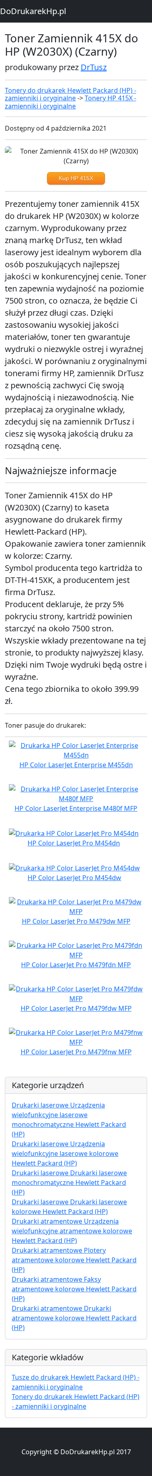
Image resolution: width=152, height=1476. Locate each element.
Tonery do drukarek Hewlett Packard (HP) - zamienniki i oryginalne (70, 94)
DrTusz (94, 67)
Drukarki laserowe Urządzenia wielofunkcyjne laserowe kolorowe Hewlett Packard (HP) (65, 1153)
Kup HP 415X (76, 178)
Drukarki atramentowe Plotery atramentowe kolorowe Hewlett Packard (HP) (74, 1260)
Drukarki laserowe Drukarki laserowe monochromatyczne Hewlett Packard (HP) (69, 1182)
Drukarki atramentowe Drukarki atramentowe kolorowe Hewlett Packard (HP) (74, 1318)
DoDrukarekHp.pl (33, 11)
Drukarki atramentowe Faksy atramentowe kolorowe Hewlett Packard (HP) (74, 1289)
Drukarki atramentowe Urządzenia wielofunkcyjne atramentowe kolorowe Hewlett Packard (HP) (72, 1231)
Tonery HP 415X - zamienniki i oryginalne (70, 102)
